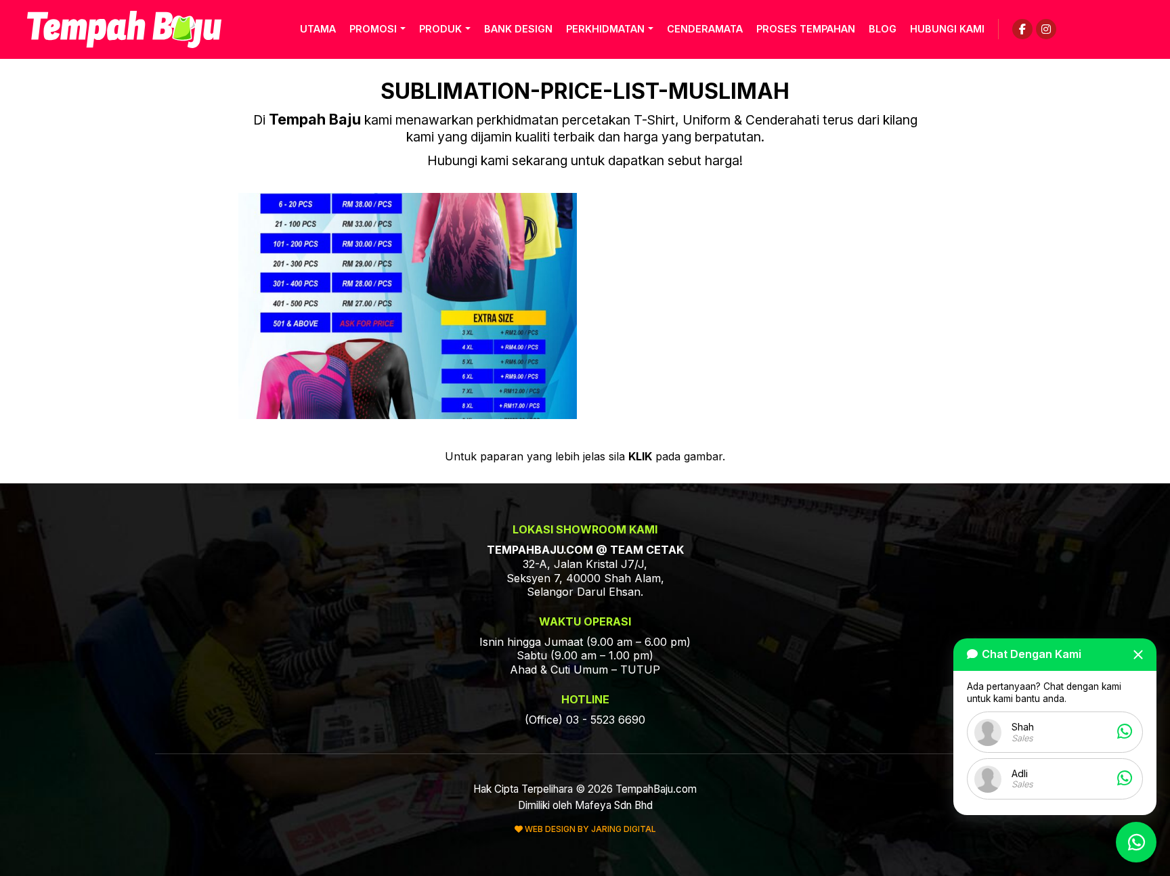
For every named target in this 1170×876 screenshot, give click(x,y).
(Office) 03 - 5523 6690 (585, 719)
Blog (882, 29)
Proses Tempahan (805, 29)
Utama (318, 29)
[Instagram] (1046, 29)
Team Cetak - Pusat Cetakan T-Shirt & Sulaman (124, 29)
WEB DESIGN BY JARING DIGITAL (589, 829)
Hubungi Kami (947, 29)
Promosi (373, 29)
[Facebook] (1022, 29)
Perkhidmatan (605, 29)
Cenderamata (705, 29)
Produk (440, 29)
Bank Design (518, 29)
